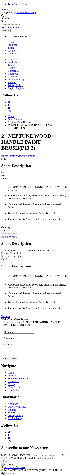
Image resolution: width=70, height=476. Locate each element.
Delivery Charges (17, 79)
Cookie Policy (15, 418)
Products (12, 44)
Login (13, 4)
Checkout (13, 73)
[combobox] (16, 24)
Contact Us (13, 53)
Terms (11, 47)
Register (23, 4)
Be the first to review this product (18, 156)
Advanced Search (10, 27)
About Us (13, 76)
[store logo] (25, 12)
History (11, 50)
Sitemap (12, 412)
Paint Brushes (15, 119)
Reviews (5, 316)
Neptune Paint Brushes (19, 122)
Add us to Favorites (14, 467)
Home (11, 42)
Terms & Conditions (18, 378)
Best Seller (13, 390)
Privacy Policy (15, 85)
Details (4, 259)
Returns (12, 82)
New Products (15, 387)
